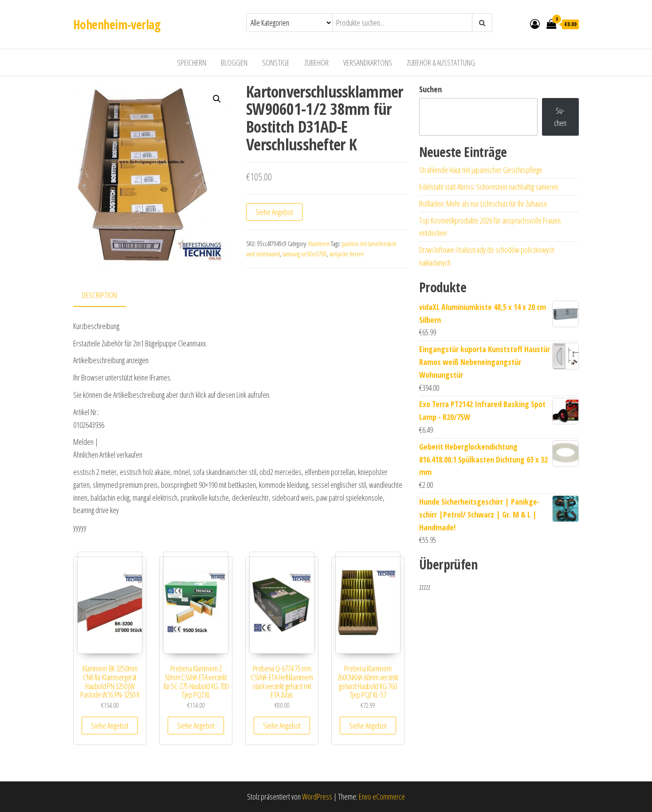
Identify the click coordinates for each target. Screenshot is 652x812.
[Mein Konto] (535, 23)
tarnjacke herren (347, 254)
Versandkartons (367, 62)
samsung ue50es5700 (305, 254)
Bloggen (234, 62)
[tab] (106, 295)
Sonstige (276, 62)
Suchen (430, 89)
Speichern (191, 62)
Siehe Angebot (274, 212)
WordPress (317, 796)
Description (99, 295)
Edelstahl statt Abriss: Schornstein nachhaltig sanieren (488, 186)
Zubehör (316, 62)
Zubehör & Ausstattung (441, 62)
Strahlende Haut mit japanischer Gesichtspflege (480, 170)
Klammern (319, 243)
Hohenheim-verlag (116, 24)
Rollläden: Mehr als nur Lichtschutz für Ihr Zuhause (483, 203)
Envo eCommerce (382, 796)
